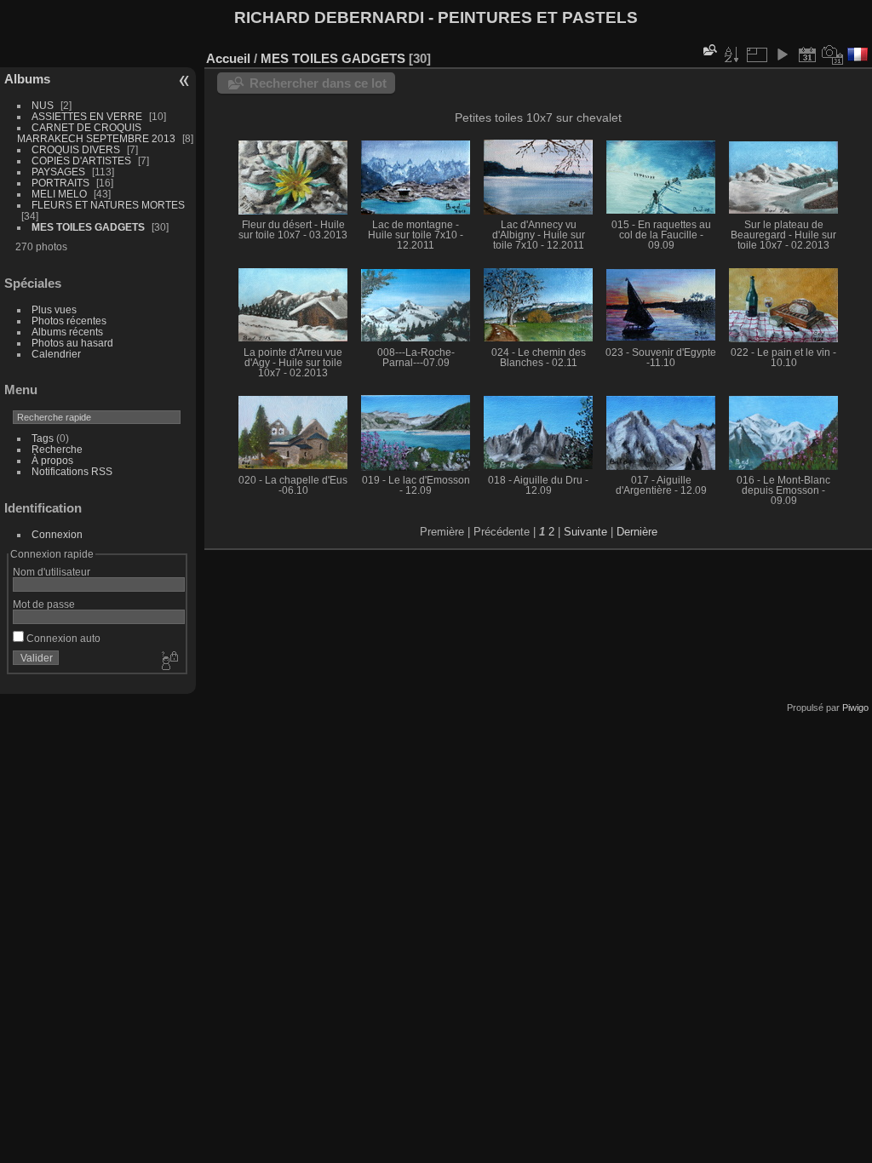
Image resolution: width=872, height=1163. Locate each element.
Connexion (57, 534)
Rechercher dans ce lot (318, 83)
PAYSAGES (58, 171)
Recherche (57, 449)
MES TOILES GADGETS (88, 226)
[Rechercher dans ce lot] (708, 49)
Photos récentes (69, 320)
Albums (27, 79)
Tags (43, 438)
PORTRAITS (60, 182)
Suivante (585, 531)
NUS (43, 105)
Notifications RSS (72, 471)
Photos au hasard (72, 342)
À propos (52, 460)
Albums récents (67, 331)
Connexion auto (62, 638)
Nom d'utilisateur (51, 571)
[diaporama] (782, 54)
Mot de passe (44, 604)
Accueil (228, 58)
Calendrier (56, 353)
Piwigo (855, 707)
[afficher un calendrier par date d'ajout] (807, 54)
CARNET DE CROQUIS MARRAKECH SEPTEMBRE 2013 (96, 133)
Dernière (637, 531)
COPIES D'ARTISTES (81, 160)
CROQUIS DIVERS (76, 149)
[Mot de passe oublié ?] (169, 661)
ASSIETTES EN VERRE (87, 116)
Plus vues (54, 309)
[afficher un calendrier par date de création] (833, 54)
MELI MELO (59, 193)
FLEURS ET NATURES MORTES (108, 204)
